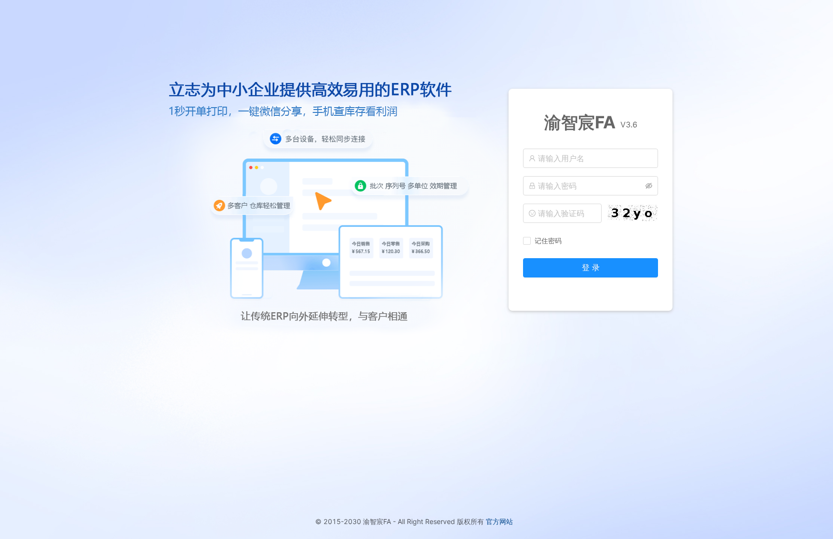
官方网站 (499, 521)
